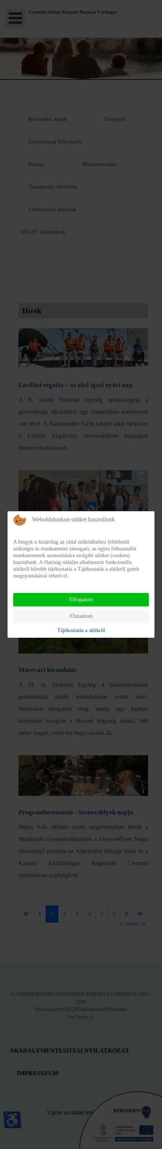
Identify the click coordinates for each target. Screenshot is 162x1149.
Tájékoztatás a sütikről (81, 630)
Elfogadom (81, 599)
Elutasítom (81, 616)
